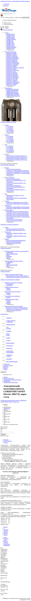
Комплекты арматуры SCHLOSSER (14, 306)
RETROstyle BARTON (11, 55)
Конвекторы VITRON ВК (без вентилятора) (17, 202)
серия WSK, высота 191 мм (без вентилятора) (17, 215)
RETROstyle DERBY (11, 66)
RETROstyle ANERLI (11, 53)
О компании (4, 1)
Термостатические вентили (11, 287)
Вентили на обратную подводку (13, 291)
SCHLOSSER (9, 351)
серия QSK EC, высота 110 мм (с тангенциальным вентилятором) (14, 220)
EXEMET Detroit (10, 35)
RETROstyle (9, 348)
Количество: (4, 428)
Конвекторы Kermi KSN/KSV (13, 243)
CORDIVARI (9, 252)
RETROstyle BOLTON (11, 59)
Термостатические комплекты (13, 310)
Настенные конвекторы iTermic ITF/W (15, 230)
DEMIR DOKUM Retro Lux (13, 96)
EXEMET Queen (10, 44)
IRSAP (8, 255)
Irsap (6, 144)
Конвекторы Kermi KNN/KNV (13, 241)
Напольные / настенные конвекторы (9, 224)
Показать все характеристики (10, 424)
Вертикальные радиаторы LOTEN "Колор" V (17, 275)
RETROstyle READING (12, 75)
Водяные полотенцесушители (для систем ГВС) (17, 251)
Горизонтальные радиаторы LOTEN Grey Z (17, 157)
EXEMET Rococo (10, 46)
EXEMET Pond (10, 42)
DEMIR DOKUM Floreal (12, 90)
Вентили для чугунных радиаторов (13, 282)
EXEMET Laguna (10, 36)
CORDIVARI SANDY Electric (10, 382)
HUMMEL (9, 331)
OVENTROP (9, 345)
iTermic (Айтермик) (9, 177)
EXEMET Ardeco (10, 34)
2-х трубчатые (9, 126)
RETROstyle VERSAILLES (13, 82)
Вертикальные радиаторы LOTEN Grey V (16, 155)
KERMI (7, 168)
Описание (5, 439)
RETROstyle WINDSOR (12, 83)
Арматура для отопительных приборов (10, 279)
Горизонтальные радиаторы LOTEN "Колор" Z (17, 277)
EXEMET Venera (10, 48)
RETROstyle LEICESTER (12, 70)
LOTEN (7, 154)
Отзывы (23, 1)
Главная (5, 377)
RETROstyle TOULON (12, 79)
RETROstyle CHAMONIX (12, 63)
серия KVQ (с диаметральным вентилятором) (17, 170)
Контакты (27, 1)
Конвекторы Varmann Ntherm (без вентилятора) (17, 207)
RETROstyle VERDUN (12, 81)
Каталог (5, 28)
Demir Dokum (8, 88)
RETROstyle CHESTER (12, 65)
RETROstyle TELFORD (12, 78)
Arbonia (7, 125)
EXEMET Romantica (11, 47)
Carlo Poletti (9, 285)
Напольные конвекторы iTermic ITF (15, 228)
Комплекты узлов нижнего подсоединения (16, 309)
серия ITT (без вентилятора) (13, 179)
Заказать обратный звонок (9, 20)
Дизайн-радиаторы (5, 271)
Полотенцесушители (6, 248)
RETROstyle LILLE (11, 71)
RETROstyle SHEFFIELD (12, 77)
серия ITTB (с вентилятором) (13, 185)
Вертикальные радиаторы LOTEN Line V (16, 158)
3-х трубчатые (9, 127)
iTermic (6, 227)
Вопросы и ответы (5, 542)
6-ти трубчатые (10, 131)
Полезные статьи (5, 539)
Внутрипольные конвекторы (8, 165)
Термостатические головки (11, 299)
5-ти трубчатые (10, 130)
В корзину (3, 434)
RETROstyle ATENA (11, 54)
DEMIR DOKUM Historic (12, 89)
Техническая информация (6, 544)
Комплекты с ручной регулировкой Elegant (16, 307)
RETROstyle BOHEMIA (12, 57)
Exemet (6, 32)
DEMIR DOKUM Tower (12, 92)
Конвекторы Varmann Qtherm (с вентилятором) (17, 208)
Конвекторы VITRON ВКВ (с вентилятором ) (17, 203)
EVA (6, 194)
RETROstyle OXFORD (12, 73)
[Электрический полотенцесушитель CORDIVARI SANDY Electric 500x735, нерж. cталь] (15, 401)
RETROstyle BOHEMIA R (12, 58)
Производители (4, 314)
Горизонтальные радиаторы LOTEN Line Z (17, 159)
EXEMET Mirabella (11, 39)
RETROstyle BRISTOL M (12, 62)
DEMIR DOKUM (10, 324)
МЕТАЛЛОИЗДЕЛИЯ (11, 254)
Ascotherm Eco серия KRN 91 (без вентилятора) (18, 171)
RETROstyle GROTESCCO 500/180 (15, 67)
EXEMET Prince (10, 43)
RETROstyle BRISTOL (12, 61)
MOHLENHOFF (9, 210)
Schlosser (8, 302)
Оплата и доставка (11, 1)
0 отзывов (5, 405)
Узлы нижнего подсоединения (12, 296)
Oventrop (8, 289)
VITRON (7, 201)
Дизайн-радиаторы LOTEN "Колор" (14, 274)
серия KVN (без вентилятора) (13, 169)
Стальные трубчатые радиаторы (8, 122)
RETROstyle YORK (11, 85)
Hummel (8, 288)
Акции (5, 537)
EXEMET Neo (9, 40)
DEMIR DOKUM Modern (12, 93)
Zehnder (7, 135)
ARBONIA (9, 318)
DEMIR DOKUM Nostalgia (12, 94)
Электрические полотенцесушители (14, 261)
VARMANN (8, 205)
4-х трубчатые (9, 129)
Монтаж (18, 1)
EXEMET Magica (10, 38)
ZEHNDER (9, 256)
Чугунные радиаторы (7, 29)
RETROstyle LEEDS (11, 69)
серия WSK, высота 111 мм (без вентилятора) (17, 212)
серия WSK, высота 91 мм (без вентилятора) (17, 211)
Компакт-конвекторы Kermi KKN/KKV (16, 240)
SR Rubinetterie (10, 284)
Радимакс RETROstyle (10, 51)
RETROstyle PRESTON (12, 74)
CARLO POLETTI (10, 320)
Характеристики (7, 441)
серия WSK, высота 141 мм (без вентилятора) (17, 214)
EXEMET (8, 328)
